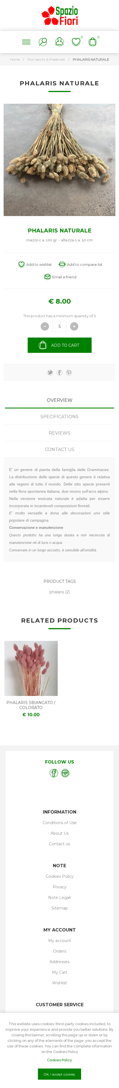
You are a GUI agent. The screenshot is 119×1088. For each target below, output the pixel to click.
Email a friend (64, 277)
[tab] (59, 400)
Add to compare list (84, 264)
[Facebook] (54, 773)
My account (59, 940)
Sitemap (59, 908)
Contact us (59, 843)
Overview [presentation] (60, 400)
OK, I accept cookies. (59, 1074)
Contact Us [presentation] (59, 449)
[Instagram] (65, 773)
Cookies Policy (60, 876)
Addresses (59, 961)
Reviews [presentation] (59, 433)
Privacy (60, 886)
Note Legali (59, 897)
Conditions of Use (60, 822)
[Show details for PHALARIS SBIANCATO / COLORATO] (31, 668)
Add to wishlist (39, 264)
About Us (60, 833)
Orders (59, 951)
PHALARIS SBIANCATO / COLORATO (30, 705)
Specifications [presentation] (59, 416)
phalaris (57, 591)
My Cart (59, 972)
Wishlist (59, 982)
